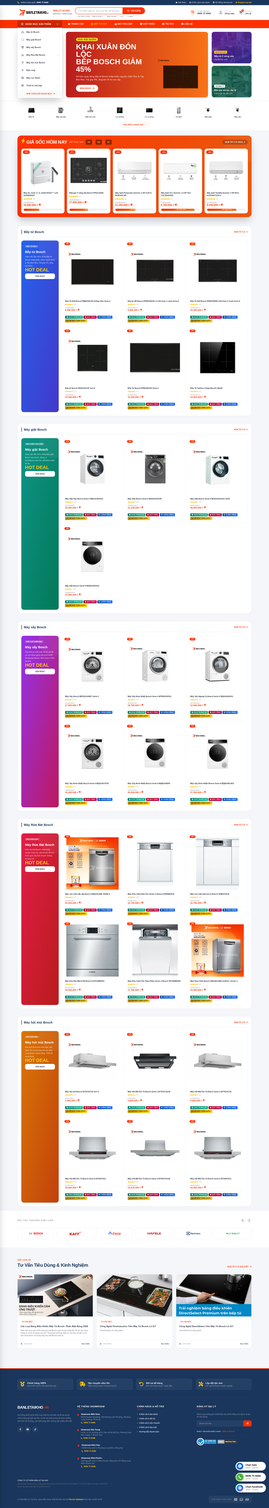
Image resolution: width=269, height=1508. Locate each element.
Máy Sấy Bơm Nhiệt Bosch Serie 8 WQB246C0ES (212, 783)
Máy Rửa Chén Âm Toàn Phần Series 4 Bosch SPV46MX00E (154, 981)
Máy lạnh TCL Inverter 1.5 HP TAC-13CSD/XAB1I (176, 194)
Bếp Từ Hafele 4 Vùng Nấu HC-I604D (206, 388)
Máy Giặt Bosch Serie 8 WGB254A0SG (82, 586)
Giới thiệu (182, 2)
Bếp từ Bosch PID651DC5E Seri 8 (80, 388)
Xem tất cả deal (234, 142)
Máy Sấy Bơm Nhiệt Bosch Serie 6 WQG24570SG (87, 783)
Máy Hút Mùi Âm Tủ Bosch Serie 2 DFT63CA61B (149, 1092)
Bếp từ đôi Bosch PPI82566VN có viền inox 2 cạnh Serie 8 (153, 301)
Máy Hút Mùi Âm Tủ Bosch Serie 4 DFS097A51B (149, 1179)
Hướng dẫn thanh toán (149, 1432)
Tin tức (169, 24)
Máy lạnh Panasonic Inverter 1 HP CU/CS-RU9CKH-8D (133, 194)
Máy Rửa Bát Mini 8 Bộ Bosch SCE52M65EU (84, 981)
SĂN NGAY (40, 276)
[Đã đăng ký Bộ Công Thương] (207, 1441)
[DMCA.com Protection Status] (227, 1442)
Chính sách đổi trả (147, 1419)
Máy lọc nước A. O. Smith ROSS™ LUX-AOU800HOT (41, 194)
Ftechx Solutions (76, 1499)
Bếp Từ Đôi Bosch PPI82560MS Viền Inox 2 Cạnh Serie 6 (215, 301)
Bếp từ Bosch (97, 16)
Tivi (121, 16)
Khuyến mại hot (245, 2)
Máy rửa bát (111, 16)
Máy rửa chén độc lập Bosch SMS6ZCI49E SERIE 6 (87, 894)
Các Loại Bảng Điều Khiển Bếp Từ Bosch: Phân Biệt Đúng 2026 (54, 1326)
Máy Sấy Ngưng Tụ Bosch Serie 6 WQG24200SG (211, 696)
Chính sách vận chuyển (149, 1423)
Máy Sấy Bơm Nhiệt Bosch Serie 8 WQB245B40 (149, 783)
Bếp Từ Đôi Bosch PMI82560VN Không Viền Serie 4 (87, 301)
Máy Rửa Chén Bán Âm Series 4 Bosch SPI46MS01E (151, 894)
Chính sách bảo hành (200, 2)
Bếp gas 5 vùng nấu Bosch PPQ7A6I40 (86, 193)
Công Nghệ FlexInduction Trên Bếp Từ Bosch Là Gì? (128, 1326)
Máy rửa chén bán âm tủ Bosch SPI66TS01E (209, 894)
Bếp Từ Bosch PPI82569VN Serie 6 (143, 388)
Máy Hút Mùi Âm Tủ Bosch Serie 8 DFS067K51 (85, 1179)
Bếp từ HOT (100, 24)
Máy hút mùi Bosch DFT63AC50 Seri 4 (82, 1092)
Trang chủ (77, 24)
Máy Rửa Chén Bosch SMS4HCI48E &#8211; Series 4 (214, 981)
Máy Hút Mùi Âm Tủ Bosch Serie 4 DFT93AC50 (210, 1092)
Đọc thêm (86, 1344)
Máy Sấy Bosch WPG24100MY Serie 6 (82, 696)
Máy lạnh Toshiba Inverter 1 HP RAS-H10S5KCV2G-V (223, 194)
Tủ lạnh (130, 16)
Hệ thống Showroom (224, 2)
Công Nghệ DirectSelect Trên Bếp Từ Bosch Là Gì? (206, 1326)
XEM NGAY (86, 88)
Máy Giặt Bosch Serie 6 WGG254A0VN (145, 499)
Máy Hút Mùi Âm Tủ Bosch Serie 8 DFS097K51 (210, 1179)
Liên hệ (188, 24)
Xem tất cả (239, 232)
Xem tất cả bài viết (238, 1267)
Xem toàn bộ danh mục (39, 94)
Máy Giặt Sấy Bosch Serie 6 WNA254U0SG (84, 499)
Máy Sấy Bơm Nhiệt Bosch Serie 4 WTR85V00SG (149, 696)
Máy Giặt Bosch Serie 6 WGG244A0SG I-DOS (210, 499)
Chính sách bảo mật (148, 1427)
